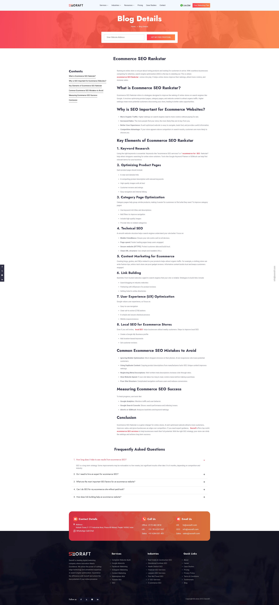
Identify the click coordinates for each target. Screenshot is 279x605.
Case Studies (151, 5)
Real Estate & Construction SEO (160, 560)
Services (103, 5)
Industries (115, 5)
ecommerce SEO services (128, 431)
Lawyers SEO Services (156, 573)
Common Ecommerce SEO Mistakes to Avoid (86, 90)
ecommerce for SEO (192, 153)
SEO (113, 583)
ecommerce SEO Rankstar (128, 77)
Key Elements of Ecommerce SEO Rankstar (85, 86)
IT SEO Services (154, 580)
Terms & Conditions (191, 576)
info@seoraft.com (191, 529)
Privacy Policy (189, 573)
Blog (185, 583)
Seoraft (193, 428)
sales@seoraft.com (191, 533)
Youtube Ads (117, 580)
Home (133, 27)
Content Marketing (119, 573)
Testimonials (189, 580)
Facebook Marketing (120, 566)
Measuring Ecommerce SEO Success (83, 95)
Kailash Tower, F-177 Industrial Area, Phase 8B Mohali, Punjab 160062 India (104, 527)
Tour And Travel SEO (155, 576)
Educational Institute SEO (157, 563)
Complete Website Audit (121, 560)
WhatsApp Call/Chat (85, 531)
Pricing (140, 5)
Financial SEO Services (156, 570)
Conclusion (73, 100)
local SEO (138, 329)
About (186, 560)
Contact (162, 5)
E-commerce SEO (154, 583)
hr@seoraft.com (190, 525)
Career (186, 563)
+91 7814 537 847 (156, 529)
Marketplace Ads (118, 576)
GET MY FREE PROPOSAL (161, 37)
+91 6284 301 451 (156, 533)
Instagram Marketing (120, 570)
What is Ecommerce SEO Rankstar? (82, 76)
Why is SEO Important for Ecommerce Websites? (87, 81)
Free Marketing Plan (201, 5)
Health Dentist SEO (155, 566)
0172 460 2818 (154, 525)
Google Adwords (118, 563)
